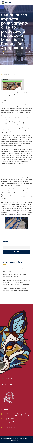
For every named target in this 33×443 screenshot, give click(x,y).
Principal (12, 74)
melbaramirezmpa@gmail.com (17, 208)
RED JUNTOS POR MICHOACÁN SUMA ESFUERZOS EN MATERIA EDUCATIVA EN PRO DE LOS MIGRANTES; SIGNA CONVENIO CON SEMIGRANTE (16, 282)
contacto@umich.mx (9, 422)
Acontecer (6, 74)
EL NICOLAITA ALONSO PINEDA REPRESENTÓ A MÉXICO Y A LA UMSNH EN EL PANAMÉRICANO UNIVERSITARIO (15, 269)
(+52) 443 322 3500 (9, 419)
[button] (2, 7)
